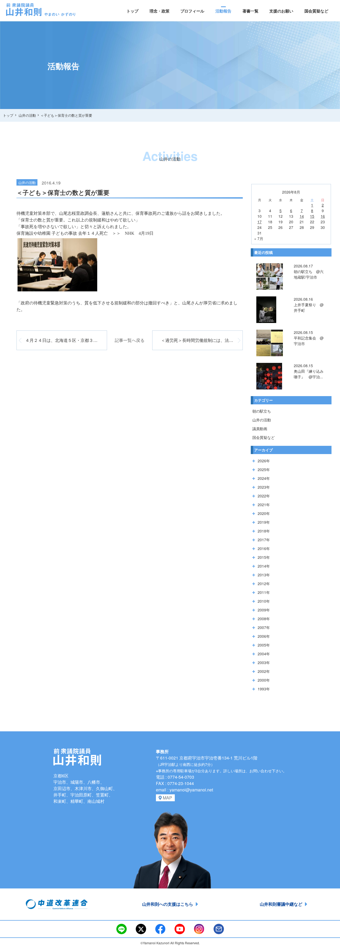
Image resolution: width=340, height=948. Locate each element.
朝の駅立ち (261, 411)
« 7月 (258, 238)
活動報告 (223, 11)
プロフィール (192, 11)
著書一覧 (250, 11)
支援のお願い (281, 11)
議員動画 (259, 428)
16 (323, 216)
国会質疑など (316, 11)
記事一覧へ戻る (129, 340)
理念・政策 (159, 11)
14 (302, 216)
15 (312, 216)
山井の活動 (261, 419)
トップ (132, 11)
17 (259, 221)
